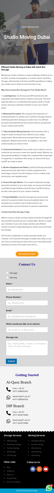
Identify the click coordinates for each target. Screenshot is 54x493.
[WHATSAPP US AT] (8, 397)
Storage (13, 273)
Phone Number (14, 297)
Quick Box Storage (29, 490)
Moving (13, 277)
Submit (11, 361)
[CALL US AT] (8, 389)
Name (9, 284)
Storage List (12, 337)
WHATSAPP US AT (21, 396)
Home (17, 27)
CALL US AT (18, 388)
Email (9, 310)
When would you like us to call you (23, 324)
